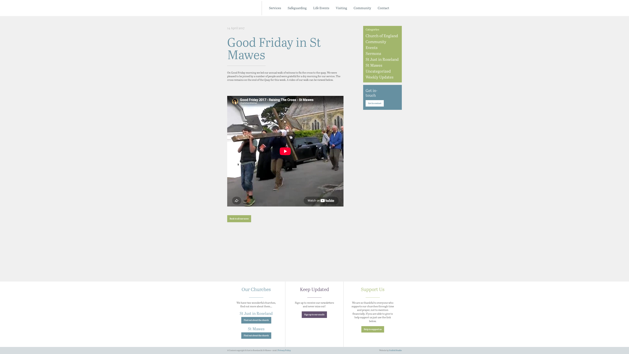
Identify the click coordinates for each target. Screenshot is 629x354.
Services (275, 8)
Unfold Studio (395, 350)
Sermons (373, 53)
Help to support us (373, 329)
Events (372, 47)
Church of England (382, 35)
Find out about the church (256, 320)
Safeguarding (297, 8)
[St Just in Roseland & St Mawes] (242, 8)
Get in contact (374, 103)
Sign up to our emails (314, 315)
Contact (383, 8)
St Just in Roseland (382, 59)
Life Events (321, 8)
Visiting (341, 8)
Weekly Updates (379, 77)
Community (362, 8)
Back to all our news (239, 219)
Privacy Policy (284, 350)
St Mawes (374, 65)
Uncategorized (378, 71)
